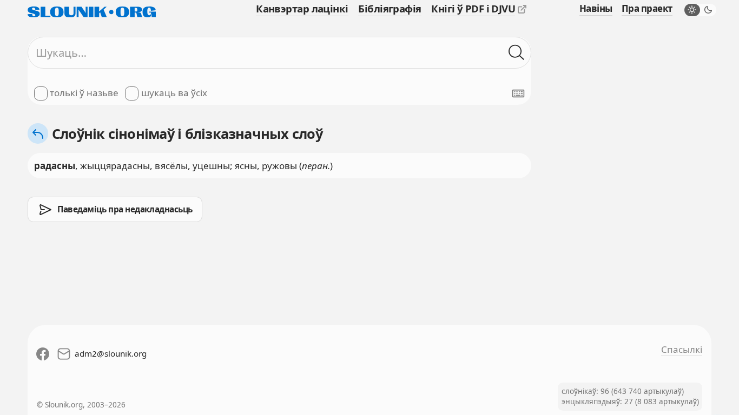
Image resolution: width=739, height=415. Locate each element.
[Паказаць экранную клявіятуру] (518, 93)
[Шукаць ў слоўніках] (516, 52)
